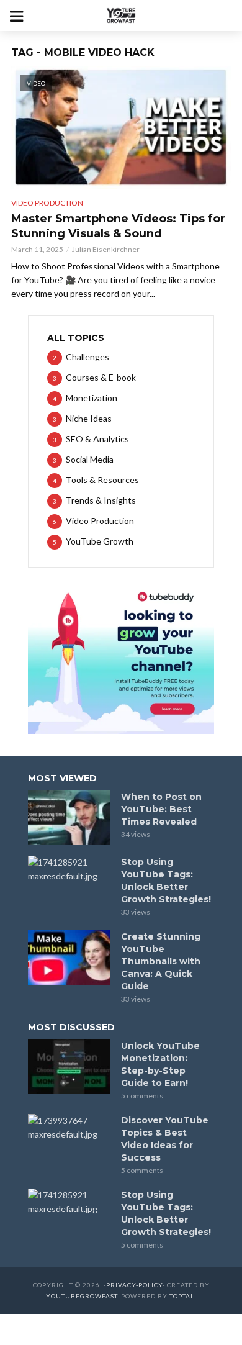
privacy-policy (134, 1284)
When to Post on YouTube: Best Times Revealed (161, 809)
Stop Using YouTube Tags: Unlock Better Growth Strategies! (166, 880)
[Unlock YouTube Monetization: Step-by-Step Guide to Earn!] (69, 1066)
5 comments (142, 1095)
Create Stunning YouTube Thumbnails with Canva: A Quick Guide (160, 961)
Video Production (47, 202)
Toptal (181, 1296)
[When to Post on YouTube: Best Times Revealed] (69, 817)
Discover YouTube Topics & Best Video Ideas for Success (164, 1139)
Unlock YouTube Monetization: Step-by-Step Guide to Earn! (160, 1064)
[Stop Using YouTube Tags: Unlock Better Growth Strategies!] (69, 869)
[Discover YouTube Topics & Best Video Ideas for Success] (69, 1127)
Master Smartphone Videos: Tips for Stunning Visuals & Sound (118, 226)
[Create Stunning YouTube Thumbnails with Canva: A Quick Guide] (69, 957)
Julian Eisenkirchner (106, 249)
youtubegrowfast (81, 1296)
